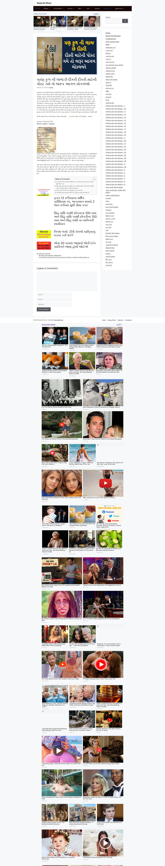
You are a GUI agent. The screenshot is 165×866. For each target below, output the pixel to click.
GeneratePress (58, 320)
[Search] (125, 21)
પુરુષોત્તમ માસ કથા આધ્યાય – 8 (115, 181)
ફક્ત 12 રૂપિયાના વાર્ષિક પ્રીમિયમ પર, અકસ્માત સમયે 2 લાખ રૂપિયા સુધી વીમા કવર (74, 183)
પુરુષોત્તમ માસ (119, 8)
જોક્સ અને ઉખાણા (111, 79)
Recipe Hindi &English (113, 36)
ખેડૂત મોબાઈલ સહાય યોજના (114, 65)
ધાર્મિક (79, 8)
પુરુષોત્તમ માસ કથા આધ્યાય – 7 (115, 178)
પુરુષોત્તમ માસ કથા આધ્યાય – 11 (116, 111)
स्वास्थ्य (107, 44)
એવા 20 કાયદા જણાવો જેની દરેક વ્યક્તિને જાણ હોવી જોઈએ (72, 192)
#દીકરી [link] (43, 160)
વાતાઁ (88, 8)
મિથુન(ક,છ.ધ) (110, 216)
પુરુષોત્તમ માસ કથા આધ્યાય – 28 (116, 158)
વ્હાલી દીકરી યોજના (112, 245)
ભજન (107, 201)
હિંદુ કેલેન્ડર (109, 262)
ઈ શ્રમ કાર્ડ (109, 50)
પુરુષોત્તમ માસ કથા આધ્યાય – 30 (116, 167)
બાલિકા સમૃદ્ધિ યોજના (113, 195)
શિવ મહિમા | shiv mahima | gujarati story (50, 255)
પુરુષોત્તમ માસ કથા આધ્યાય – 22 (116, 146)
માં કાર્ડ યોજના (110, 213)
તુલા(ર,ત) (108, 82)
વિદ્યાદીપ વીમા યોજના (113, 233)
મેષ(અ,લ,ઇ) (109, 221)
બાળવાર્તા (108, 198)
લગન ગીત (109, 224)
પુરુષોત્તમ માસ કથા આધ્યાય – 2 (115, 138)
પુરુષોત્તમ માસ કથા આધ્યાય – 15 (116, 123)
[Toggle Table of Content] (93, 179)
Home (104, 320)
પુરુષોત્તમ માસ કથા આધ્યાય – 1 (115, 106)
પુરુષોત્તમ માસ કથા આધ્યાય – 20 (116, 141)
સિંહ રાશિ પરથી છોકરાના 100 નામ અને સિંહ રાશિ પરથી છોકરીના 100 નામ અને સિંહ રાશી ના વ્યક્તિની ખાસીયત (75, 187)
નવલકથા (108, 94)
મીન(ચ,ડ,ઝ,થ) (110, 219)
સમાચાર (108, 254)
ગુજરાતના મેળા (110, 74)
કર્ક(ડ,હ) (108, 59)
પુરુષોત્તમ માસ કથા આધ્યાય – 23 (116, 149)
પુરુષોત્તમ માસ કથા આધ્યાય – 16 (116, 126)
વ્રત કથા (108, 242)
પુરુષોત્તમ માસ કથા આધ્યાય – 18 (116, 132)
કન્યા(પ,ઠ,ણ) (110, 56)
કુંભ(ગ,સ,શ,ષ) (110, 62)
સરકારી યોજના (58, 8)
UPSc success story (112, 42)
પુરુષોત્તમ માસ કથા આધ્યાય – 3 (115, 164)
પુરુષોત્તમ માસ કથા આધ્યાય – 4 (115, 170)
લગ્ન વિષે (108, 227)
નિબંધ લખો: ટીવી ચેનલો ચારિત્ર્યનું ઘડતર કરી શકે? (69, 190)
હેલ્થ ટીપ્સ (109, 265)
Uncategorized (111, 39)
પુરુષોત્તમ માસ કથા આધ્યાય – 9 (115, 184)
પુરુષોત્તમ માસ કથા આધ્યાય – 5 (115, 173)
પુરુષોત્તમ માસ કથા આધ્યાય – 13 (116, 117)
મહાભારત (97, 8)
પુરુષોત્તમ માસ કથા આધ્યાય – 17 (116, 129)
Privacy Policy (112, 320)
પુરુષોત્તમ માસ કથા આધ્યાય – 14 (116, 120)
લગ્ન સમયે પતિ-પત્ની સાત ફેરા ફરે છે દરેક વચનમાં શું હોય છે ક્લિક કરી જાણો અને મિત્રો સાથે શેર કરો (64, 257)
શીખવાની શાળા (110, 248)
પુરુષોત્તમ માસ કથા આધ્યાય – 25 (116, 155)
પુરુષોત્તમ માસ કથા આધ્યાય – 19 (116, 135)
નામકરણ (69, 8)
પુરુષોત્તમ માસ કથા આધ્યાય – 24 (116, 152)
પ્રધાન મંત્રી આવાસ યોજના (114, 187)
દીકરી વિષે (37, 8)
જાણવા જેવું (106, 8)
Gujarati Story (44, 3)
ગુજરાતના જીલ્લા (111, 68)
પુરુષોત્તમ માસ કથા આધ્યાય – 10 (116, 109)
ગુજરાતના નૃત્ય (110, 71)
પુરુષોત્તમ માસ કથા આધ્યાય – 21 (116, 144)
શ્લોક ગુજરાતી (110, 251)
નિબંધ (107, 100)
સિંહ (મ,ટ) (109, 259)
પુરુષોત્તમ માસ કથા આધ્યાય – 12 (116, 114)
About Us (120, 320)
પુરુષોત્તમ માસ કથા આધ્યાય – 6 (115, 176)
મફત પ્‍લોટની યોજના (112, 207)
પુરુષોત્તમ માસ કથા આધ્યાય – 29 (116, 161)
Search (108, 17)
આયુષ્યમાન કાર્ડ (111, 47)
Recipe (108, 33)
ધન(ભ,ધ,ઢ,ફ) (110, 88)
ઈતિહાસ (46, 8)
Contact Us (128, 320)
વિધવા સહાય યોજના (112, 236)
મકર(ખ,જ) (109, 204)
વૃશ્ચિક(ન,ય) (109, 239)
